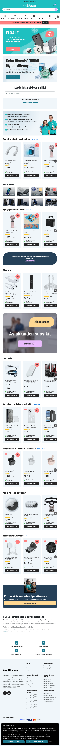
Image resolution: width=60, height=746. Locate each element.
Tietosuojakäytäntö (48, 668)
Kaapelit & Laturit (25, 19)
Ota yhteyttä (29, 670)
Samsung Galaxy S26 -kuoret (32, 695)
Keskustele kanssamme (30, 603)
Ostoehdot (28, 666)
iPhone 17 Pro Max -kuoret (49, 685)
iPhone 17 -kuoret (47, 679)
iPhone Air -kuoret (47, 681)
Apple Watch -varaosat (49, 701)
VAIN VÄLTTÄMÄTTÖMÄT (36, 742)
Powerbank (42, 19)
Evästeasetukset (53, 742)
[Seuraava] (58, 17)
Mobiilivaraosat (5, 19)
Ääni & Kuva (34, 19)
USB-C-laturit (29, 682)
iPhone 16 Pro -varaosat (49, 699)
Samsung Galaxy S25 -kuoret (32, 704)
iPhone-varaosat (47, 693)
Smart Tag (28, 686)
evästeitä (39, 728)
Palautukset (29, 668)
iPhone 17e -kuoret (48, 687)
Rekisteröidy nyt (30, 261)
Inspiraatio (46, 672)
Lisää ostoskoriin (12, 175)
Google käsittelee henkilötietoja (18, 732)
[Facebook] (5, 693)
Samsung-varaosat (48, 695)
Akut (50, 19)
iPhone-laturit (29, 677)
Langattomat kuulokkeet (31, 684)
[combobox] (30, 9)
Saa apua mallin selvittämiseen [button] (30, 102)
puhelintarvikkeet (16, 630)
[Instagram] (9, 693)
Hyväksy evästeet (13, 742)
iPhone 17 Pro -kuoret (48, 683)
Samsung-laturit (30, 679)
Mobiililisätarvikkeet (15, 19)
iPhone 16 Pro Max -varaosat (50, 697)
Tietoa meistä (47, 666)
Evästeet (45, 670)
